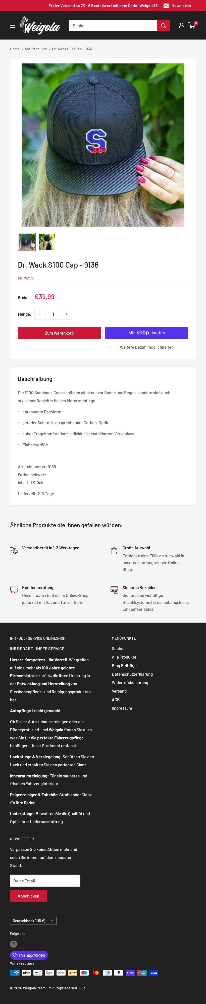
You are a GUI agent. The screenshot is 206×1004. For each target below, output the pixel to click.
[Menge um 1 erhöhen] (66, 314)
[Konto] (181, 25)
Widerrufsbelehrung (130, 682)
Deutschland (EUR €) (29, 921)
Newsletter (181, 5)
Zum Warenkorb (59, 332)
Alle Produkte (36, 49)
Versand (119, 690)
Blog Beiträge (124, 665)
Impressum (122, 707)
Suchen (119, 648)
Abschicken (28, 895)
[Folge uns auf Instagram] (13, 944)
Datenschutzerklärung (132, 673)
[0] (192, 25)
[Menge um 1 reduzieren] (40, 314)
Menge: (24, 313)
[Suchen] (163, 25)
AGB (116, 699)
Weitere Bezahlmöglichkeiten (147, 346)
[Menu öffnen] (12, 26)
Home (15, 49)
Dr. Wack (26, 278)
